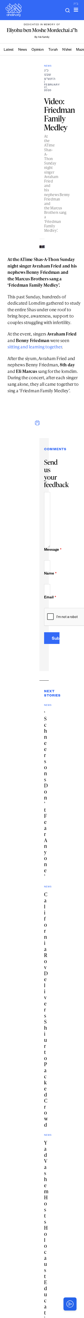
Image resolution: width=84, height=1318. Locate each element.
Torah (53, 50)
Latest (9, 50)
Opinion (38, 50)
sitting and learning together (34, 346)
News (22, 50)
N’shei (66, 50)
